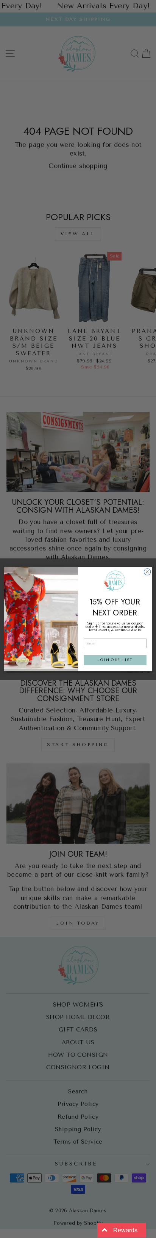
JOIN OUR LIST (115, 660)
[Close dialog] (147, 571)
